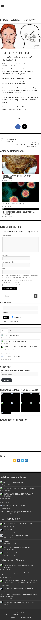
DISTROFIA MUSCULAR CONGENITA (17, 547)
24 (14, 537)
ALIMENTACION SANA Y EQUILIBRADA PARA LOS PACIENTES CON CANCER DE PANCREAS (20, 582)
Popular (12, 331)
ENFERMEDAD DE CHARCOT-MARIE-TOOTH (26, 144)
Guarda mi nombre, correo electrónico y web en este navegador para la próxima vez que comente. (20, 276)
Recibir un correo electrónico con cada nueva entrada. (21, 285)
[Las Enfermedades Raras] (20, 7)
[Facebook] (18, 460)
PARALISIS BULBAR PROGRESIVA (16, 535)
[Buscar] (35, 296)
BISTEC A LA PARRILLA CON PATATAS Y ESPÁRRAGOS (21, 347)
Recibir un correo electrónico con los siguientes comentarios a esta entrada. (18, 281)
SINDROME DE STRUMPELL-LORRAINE (18, 589)
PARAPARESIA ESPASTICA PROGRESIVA (18, 524)
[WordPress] (26, 460)
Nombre (5, 255)
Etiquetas (31, 331)
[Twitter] (22, 460)
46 (14, 526)
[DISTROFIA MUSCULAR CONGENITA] (1, 547)
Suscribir (7, 380)
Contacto (7, 541)
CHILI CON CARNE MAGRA (12, 335)
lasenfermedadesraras (13, 19)
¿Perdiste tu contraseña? (10, 321)
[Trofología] (1, 530)
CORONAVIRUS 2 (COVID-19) (13, 204)
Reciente (4, 331)
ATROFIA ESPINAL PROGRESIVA (11, 139)
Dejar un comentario (10, 65)
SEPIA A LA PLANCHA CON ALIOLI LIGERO (17, 341)
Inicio (2, 19)
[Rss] (14, 460)
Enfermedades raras (28, 19)
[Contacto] (1, 541)
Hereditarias (19, 64)
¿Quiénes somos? (10, 553)
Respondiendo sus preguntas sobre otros (15, 512)
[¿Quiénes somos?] (1, 553)
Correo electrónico (8, 262)
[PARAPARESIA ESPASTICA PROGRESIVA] (1, 524)
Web (3, 269)
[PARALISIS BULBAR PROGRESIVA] (1, 535)
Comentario (6, 236)
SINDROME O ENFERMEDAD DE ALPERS (19, 602)
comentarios (21, 331)
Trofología (8, 530)
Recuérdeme (17, 317)
